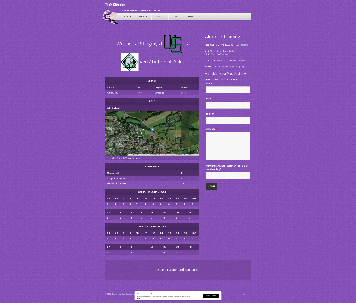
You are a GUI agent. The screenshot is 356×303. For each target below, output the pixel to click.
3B (153, 198)
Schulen (143, 16)
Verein (127, 16)
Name (210, 83)
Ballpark (244, 44)
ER (152, 212)
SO (185, 198)
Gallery (191, 16)
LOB (194, 198)
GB (108, 198)
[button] (152, 130)
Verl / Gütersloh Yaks (116, 183)
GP (108, 212)
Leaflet (131, 155)
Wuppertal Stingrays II (117, 178)
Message (211, 129)
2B (145, 198)
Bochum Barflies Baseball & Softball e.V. (141, 10)
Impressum (246, 293)
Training (159, 16)
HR (161, 198)
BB (177, 198)
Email (209, 98)
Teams (175, 16)
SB (169, 198)
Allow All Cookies (211, 296)
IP (120, 212)
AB (116, 198)
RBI (137, 198)
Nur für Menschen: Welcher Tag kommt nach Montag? (227, 167)
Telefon (210, 114)
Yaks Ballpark (113, 108)
